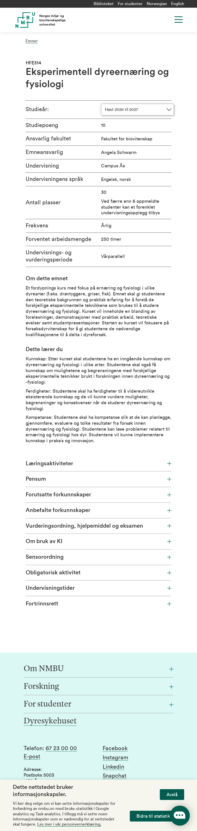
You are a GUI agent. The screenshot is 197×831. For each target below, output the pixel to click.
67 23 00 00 (61, 748)
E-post (32, 756)
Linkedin (113, 767)
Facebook (115, 748)
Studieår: (37, 109)
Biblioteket (104, 4)
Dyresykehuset (50, 721)
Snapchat (114, 776)
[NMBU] (60, 20)
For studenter (130, 4)
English (177, 4)
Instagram (115, 757)
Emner (32, 41)
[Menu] (178, 19)
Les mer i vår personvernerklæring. (69, 824)
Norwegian (157, 4)
